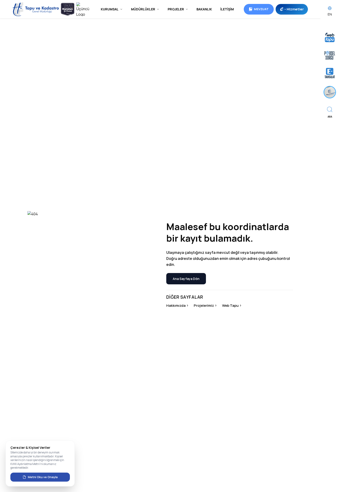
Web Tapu (230, 305)
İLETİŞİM (227, 9)
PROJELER (176, 9)
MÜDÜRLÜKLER (143, 9)
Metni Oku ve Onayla (43, 477)
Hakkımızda (176, 305)
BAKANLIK (204, 9)
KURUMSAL (110, 9)
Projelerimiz (204, 305)
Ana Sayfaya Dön (186, 278)
